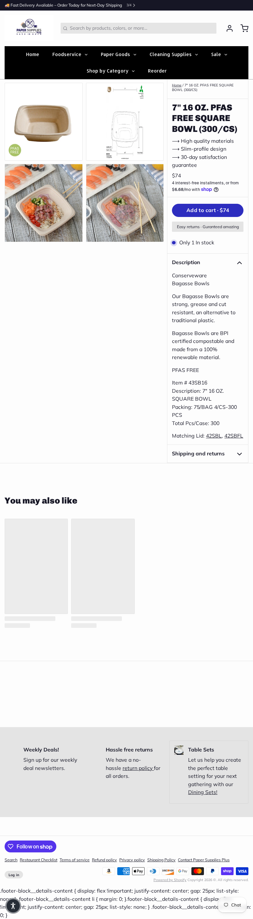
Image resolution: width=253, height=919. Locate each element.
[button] (207, 210)
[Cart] (242, 28)
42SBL (214, 435)
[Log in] (227, 28)
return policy (138, 768)
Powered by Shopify (170, 879)
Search (11, 859)
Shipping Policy (161, 859)
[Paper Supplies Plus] (29, 28)
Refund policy (104, 859)
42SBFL (233, 435)
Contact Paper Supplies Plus (204, 859)
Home (177, 85)
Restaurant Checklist (38, 859)
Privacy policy (132, 859)
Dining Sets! (202, 792)
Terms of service (75, 859)
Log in (14, 875)
